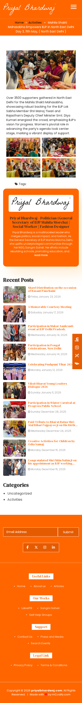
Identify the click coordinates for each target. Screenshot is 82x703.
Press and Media (52, 637)
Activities (35, 22)
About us (40, 586)
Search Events (40, 643)
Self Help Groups (40, 615)
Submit (68, 532)
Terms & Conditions (54, 665)
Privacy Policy (23, 665)
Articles (59, 586)
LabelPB (26, 608)
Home (19, 22)
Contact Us (24, 637)
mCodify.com (61, 694)
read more (41, 255)
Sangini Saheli (50, 608)
